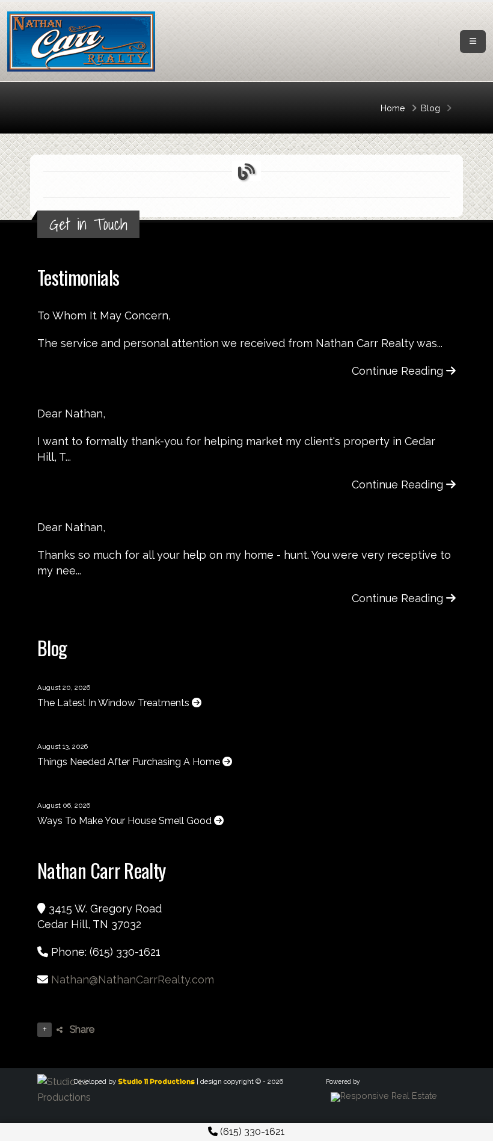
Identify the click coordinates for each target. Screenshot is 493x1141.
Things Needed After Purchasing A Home (129, 761)
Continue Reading (399, 370)
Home (393, 108)
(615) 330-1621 (251, 1131)
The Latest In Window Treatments (114, 703)
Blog (430, 108)
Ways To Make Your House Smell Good (125, 820)
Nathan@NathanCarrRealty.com (132, 979)
